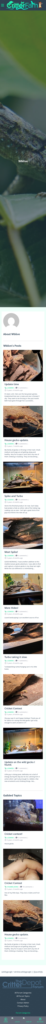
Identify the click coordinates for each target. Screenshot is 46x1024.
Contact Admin (23, 1003)
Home (6, 1022)
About (23, 999)
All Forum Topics (23, 996)
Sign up (28, 1022)
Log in (17, 1022)
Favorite (40, 352)
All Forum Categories (23, 993)
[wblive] (11, 328)
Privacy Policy (23, 1006)
